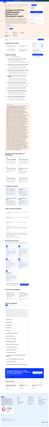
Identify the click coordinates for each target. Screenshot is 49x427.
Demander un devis (37, 372)
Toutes (6, 305)
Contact (18, 404)
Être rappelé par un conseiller (36, 14)
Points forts (14, 39)
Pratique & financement (12, 305)
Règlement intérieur (41, 401)
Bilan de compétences (31, 400)
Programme (10, 39)
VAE (28, 401)
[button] (22, 5)
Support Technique (41, 404)
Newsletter (39, 396)
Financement (28, 39)
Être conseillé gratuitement (24, 284)
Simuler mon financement (33, 23)
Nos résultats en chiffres (20, 401)
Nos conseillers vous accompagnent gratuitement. (28, 0)
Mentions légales (3, 420)
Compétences (18, 39)
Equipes (18, 399)
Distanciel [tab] (15, 28)
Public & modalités (23, 39)
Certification (21, 305)
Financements (30, 404)
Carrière (18, 400)
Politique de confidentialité (10, 420)
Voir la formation (8, 388)
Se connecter (38, 2)
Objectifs (6, 39)
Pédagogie (17, 305)
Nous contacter (33, 2)
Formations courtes (30, 399)
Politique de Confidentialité (42, 399)
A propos (18, 396)
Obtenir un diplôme (30, 396)
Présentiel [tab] (11, 28)
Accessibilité (25, 305)
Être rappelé (37, 56)
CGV (15, 420)
